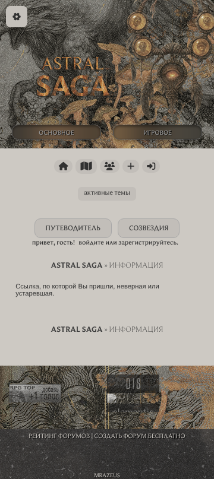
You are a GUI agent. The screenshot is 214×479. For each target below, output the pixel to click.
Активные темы (107, 192)
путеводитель (73, 228)
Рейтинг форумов (59, 436)
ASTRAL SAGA (76, 265)
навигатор (85, 166)
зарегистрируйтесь (147, 242)
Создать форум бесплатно (140, 436)
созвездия (148, 228)
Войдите (91, 242)
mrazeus (107, 475)
